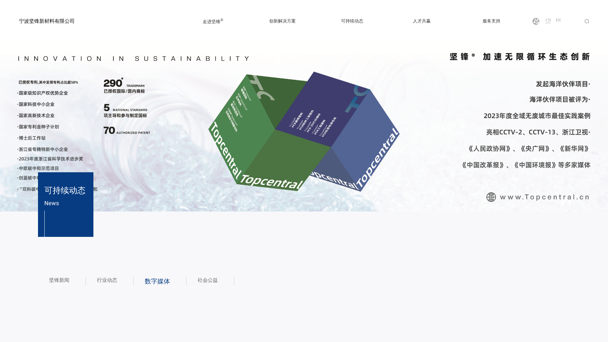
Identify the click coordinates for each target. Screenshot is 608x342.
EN (558, 20)
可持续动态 (352, 21)
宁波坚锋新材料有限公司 (47, 21)
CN (548, 20)
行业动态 (107, 280)
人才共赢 (422, 21)
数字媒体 (157, 281)
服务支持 (491, 21)
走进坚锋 (213, 21)
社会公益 (208, 280)
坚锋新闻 (59, 280)
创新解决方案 (282, 21)
